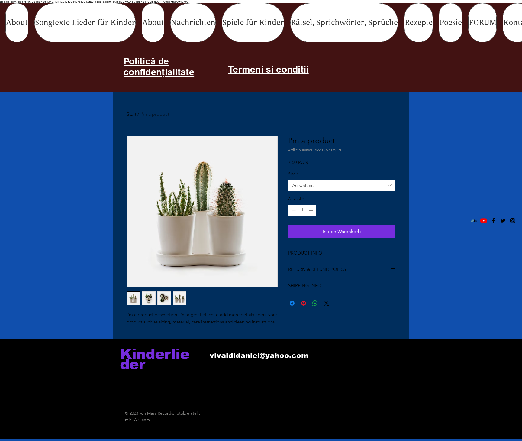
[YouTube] (483, 220)
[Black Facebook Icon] (493, 220)
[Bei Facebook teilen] (292, 303)
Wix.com (142, 419)
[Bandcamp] (474, 220)
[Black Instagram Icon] (512, 220)
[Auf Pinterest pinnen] (303, 303)
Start (131, 114)
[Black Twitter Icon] (503, 220)
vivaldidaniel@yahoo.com (259, 355)
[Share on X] (326, 303)
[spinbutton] (302, 210)
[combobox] (341, 185)
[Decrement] (293, 210)
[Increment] (311, 210)
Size (293, 174)
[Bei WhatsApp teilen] (315, 303)
